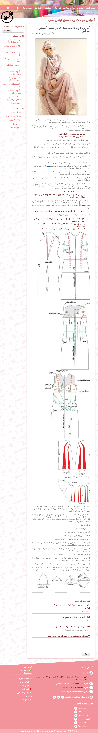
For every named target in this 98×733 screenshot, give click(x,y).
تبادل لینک (24, 699)
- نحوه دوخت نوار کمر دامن (12, 60)
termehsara (82, 708)
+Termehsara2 (83, 719)
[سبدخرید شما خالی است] (8, 8)
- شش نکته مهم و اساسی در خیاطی (14, 98)
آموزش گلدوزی (15, 120)
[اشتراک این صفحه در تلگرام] (54, 697)
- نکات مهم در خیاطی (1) (12, 53)
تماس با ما (27, 8)
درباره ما (80, 8)
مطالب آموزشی (69, 8)
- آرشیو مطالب (15, 103)
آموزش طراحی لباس (13, 116)
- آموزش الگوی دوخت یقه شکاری (12, 85)
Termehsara (82, 715)
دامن (81, 177)
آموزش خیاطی (15, 112)
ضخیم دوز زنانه (15, 123)
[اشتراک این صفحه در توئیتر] (58, 697)
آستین (88, 159)
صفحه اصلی (90, 8)
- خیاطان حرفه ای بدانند (14, 66)
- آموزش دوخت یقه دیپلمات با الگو (13, 79)
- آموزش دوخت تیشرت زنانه (14, 91)
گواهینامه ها (16, 127)
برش (86, 172)
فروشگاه (48, 8)
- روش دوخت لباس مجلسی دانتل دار (13, 41)
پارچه (84, 205)
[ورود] (18, 8)
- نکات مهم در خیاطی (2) (12, 47)
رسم (48, 166)
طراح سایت (35, 731)
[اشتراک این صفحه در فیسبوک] (62, 697)
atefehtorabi (82, 722)
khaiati (80, 711)
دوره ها (58, 8)
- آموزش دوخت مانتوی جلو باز (14, 72)
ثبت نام (38, 8)
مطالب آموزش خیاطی (24, 694)
